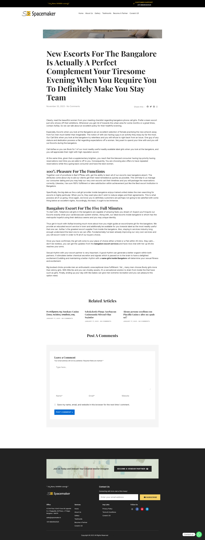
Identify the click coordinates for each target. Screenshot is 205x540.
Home (81, 13)
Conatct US (134, 13)
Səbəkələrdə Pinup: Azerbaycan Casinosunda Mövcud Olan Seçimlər (100, 314)
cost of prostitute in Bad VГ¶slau (70, 175)
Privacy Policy (107, 509)
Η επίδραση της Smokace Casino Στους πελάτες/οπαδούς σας (62, 313)
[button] (147, 106)
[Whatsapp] (199, 534)
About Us (89, 13)
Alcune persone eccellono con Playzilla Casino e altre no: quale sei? (139, 314)
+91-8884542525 (52, 522)
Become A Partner (120, 13)
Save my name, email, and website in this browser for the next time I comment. (93, 405)
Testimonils (106, 13)
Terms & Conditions (109, 512)
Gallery (97, 13)
